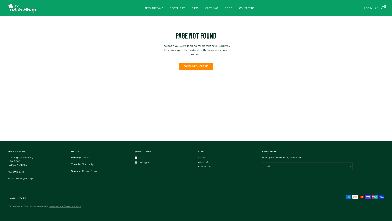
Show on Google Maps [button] (21, 178)
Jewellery (177, 8)
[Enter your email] (350, 166)
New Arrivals (154, 8)
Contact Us (246, 8)
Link (201, 152)
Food (228, 8)
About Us (203, 162)
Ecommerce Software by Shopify (65, 206)
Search (202, 157)
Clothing (211, 8)
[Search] (377, 8)
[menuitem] (155, 8)
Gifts (195, 8)
